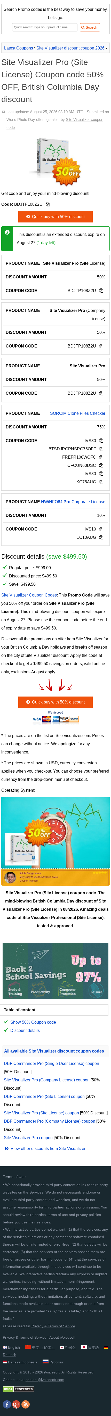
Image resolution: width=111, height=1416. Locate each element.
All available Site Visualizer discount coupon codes (54, 1051)
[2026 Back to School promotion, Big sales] (55, 997)
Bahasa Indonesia (22, 1362)
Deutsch (9, 1355)
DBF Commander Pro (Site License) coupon (44, 1096)
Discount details (25, 1030)
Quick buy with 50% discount (58, 216)
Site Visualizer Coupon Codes (29, 595)
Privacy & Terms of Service (53, 1326)
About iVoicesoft (62, 1337)
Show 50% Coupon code (33, 1022)
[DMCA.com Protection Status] (18, 1391)
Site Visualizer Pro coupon (28, 1138)
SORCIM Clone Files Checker (77, 413)
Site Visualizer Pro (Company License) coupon (47, 1080)
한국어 (70, 1347)
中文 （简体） (43, 1347)
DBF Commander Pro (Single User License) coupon (51, 1063)
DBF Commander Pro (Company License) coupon (49, 1121)
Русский (56, 1362)
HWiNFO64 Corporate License (73, 502)
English (14, 1347)
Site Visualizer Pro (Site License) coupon (41, 1113)
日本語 (93, 1347)
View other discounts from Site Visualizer (47, 1148)
